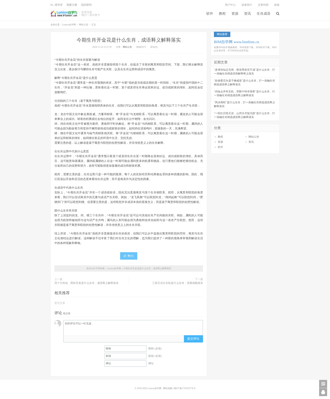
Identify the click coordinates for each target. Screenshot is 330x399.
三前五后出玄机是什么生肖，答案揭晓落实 (177, 283)
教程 (222, 13)
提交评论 (193, 338)
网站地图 (167, 388)
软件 (209, 13)
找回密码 (86, 4)
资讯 (247, 13)
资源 (234, 13)
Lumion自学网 (63, 13)
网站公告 (83, 24)
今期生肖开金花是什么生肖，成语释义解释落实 (129, 40)
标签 (277, 4)
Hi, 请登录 (56, 4)
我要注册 (71, 4)
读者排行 (246, 4)
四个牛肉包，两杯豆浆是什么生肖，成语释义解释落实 (86, 283)
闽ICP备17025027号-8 (184, 388)
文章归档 (263, 4)
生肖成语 (263, 13)
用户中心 (230, 4)
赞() (130, 255)
